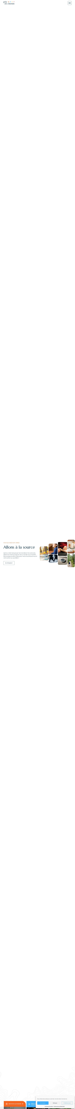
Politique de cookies (49, 1106)
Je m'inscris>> (9, 563)
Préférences (67, 1103)
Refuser (55, 1103)
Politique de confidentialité (59, 1106)
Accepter (43, 1103)
